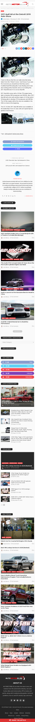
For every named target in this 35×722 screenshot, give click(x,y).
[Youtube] (17, 377)
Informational (13, 463)
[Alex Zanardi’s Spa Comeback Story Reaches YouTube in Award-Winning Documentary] (5, 421)
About (6, 713)
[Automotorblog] (17, 4)
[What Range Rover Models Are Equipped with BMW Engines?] (5, 475)
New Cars (16, 259)
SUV (12, 661)
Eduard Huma (6, 543)
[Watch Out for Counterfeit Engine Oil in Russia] (17, 528)
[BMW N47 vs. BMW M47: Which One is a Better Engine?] (17, 624)
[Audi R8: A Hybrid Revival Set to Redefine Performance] (17, 310)
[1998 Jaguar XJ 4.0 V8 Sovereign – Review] (5, 491)
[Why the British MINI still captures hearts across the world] (5, 483)
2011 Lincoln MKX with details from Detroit (18, 165)
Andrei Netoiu (6, 19)
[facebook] (17, 362)
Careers (16, 713)
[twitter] (17, 366)
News (21, 259)
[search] (32, 4)
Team (11, 713)
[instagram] (17, 373)
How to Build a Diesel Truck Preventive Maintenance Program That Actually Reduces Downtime (16, 577)
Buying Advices (10, 398)
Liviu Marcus (6, 238)
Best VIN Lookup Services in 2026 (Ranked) (17, 466)
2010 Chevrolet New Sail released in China (17, 160)
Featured (8, 537)
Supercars (12, 318)
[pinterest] (17, 369)
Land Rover (5, 660)
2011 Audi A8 (8, 133)
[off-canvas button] (2, 4)
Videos (15, 661)
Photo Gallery (9, 230)
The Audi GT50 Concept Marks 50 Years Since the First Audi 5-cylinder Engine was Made (17, 263)
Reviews (20, 463)
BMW (3, 632)
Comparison (5, 463)
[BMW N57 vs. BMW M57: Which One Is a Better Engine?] (5, 499)
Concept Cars (9, 259)
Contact (18, 715)
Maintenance (20, 571)
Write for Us (11, 715)
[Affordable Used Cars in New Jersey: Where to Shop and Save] (17, 397)
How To (14, 571)
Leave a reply (7, 202)
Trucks (4, 571)
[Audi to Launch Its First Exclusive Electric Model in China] (17, 280)
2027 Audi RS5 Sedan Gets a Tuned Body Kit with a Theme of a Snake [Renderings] (17, 234)
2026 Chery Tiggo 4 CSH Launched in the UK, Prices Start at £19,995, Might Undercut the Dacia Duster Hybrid (22, 438)
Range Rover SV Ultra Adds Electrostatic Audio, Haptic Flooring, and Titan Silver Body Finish (21, 429)
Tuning (23, 230)
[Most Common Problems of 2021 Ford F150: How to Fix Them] (17, 595)
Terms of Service (18, 718)
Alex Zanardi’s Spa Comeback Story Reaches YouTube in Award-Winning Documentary (21, 420)
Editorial (21, 713)
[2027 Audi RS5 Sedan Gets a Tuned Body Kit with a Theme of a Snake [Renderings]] (17, 222)
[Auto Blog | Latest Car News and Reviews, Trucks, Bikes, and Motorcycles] (15, 678)
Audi (2, 11)
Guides (4, 398)
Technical (8, 602)
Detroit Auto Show (17, 133)
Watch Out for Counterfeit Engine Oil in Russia (16, 541)
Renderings (17, 230)
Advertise (27, 713)
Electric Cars (9, 288)
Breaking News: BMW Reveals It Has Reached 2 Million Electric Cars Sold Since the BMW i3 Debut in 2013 (21, 412)
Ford (3, 602)
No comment (25, 19)
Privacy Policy (24, 715)
